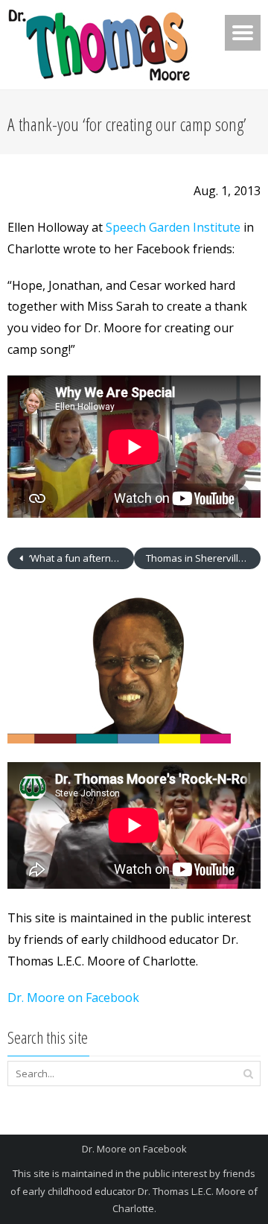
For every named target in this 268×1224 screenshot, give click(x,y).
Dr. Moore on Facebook (73, 997)
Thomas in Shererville (196, 558)
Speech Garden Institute (173, 227)
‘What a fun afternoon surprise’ (80, 558)
